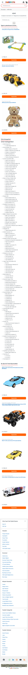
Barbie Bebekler (8, 295)
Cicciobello (7, 297)
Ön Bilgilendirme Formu (7, 603)
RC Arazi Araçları (9, 344)
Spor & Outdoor (6, 326)
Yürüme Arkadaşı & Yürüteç (11, 157)
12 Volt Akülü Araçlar (9, 145)
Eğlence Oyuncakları (9, 235)
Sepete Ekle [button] (14, 60)
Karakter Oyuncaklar (9, 245)
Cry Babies (7, 298)
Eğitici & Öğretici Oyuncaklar (8, 625)
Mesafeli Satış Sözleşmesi (8, 605)
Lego (3, 635)
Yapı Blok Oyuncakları (8, 350)
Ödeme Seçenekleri (6, 595)
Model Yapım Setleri (9, 352)
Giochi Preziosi (6, 227)
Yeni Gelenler (6, 358)
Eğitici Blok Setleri (9, 218)
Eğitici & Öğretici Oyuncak (13, 64)
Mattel (3, 652)
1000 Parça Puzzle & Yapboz (11, 323)
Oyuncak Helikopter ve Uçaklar (12, 285)
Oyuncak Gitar (8, 275)
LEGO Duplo (8, 267)
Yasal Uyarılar (5, 599)
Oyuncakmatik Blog (6, 562)
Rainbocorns (8, 318)
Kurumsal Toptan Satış (7, 560)
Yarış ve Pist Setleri (9, 176)
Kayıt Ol (4, 524)
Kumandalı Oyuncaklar (10, 280)
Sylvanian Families (9, 251)
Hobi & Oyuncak (6, 231)
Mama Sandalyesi (9, 153)
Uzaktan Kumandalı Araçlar (9, 336)
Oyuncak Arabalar (9, 284)
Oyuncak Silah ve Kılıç (8, 305)
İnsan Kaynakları (6, 570)
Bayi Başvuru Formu (6, 572)
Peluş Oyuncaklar (7, 101)
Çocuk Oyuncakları (7, 158)
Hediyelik (5, 228)
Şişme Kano (7, 189)
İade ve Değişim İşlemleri (7, 597)
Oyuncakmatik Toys (7, 308)
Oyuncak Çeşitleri (6, 615)
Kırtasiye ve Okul (7, 253)
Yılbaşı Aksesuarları (9, 230)
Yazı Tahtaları (8, 259)
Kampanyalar (5, 590)
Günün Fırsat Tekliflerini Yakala (9, 613)
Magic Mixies (8, 246)
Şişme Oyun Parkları (9, 191)
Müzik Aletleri (6, 274)
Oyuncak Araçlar (6, 279)
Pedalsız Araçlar (8, 212)
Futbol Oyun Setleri (9, 207)
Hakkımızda (5, 555)
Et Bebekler (7, 300)
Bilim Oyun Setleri (5, 64)
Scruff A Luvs (8, 319)
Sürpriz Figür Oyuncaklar (10, 249)
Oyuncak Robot (8, 288)
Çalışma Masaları (9, 254)
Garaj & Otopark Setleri (10, 166)
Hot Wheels (4, 649)
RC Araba (7, 341)
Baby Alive (7, 293)
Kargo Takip (5, 537)
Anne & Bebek (4, 28)
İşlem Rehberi (5, 588)
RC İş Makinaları (8, 345)
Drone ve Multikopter (9, 337)
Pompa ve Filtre (8, 181)
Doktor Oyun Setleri (9, 217)
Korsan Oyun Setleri (9, 171)
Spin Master (5, 647)
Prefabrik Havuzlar (9, 183)
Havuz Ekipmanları (9, 179)
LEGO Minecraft (8, 271)
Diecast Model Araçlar (10, 199)
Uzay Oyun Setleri (9, 174)
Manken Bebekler (9, 301)
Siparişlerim (4, 535)
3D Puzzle (7, 324)
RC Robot (7, 347)
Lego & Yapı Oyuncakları (8, 261)
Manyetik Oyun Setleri (10, 222)
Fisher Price (4, 623)
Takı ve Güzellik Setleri (10, 173)
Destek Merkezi (5, 542)
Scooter (7, 332)
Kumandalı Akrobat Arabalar (11, 339)
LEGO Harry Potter (9, 269)
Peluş (3, 101)
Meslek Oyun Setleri (9, 223)
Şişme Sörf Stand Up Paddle (11, 192)
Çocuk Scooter (8, 329)
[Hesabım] (23, 2)
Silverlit (4, 641)
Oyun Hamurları (8, 258)
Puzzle (4, 321)
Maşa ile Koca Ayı (9, 248)
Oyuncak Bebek (6, 292)
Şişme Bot (7, 184)
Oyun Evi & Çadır (9, 209)
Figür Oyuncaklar (9, 241)
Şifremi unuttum (5, 544)
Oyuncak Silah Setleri (10, 306)
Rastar (3, 643)
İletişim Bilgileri (5, 558)
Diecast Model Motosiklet (10, 201)
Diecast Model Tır (9, 202)
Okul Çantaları (8, 256)
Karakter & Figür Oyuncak (8, 238)
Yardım (3, 584)
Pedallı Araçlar (8, 210)
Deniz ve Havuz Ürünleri (8, 178)
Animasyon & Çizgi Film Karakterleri (13, 240)
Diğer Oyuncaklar (9, 233)
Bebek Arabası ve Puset (10, 148)
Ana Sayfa (3, 9)
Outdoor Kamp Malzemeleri (11, 331)
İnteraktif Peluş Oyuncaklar (11, 313)
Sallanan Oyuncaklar (9, 155)
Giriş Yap (4, 526)
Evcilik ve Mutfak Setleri (10, 165)
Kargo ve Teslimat (6, 592)
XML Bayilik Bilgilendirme (7, 574)
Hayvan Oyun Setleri (9, 168)
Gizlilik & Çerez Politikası (7, 566)
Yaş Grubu (5, 354)
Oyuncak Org (8, 277)
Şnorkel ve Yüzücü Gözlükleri (11, 194)
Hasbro (4, 639)
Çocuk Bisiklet (8, 328)
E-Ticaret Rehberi (6, 564)
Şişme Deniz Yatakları (10, 186)
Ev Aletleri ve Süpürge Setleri (11, 163)
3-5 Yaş (7, 355)
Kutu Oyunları (8, 236)
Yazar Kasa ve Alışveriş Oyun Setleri (13, 225)
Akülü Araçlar (6, 144)
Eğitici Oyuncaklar (9, 220)
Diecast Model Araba (9, 197)
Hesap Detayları (5, 533)
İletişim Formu (5, 586)
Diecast (4, 196)
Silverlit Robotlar (8, 349)
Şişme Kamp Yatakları (10, 334)
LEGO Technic (8, 272)
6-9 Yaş (7, 357)
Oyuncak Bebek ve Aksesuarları (12, 303)
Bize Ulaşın (4, 577)
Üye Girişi (4, 546)
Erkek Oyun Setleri (9, 162)
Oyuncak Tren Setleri (9, 290)
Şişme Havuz (8, 188)
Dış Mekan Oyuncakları (8, 204)
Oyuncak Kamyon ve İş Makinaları (12, 287)
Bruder (3, 654)
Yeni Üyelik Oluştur (6, 548)
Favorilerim (4, 540)
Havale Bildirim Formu (7, 601)
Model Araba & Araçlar (10, 282)
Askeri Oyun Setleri (9, 160)
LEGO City (7, 266)
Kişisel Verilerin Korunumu (7, 568)
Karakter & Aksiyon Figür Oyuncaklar (10, 619)
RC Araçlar (7, 342)
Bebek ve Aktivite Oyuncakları (12, 28)
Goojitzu (7, 243)
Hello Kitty (7, 311)
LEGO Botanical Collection (11, 264)
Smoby (3, 645)
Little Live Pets (8, 315)
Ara (25, 5)
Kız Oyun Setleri (8, 170)
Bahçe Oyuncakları (9, 205)
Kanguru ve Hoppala (9, 152)
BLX (6, 262)
